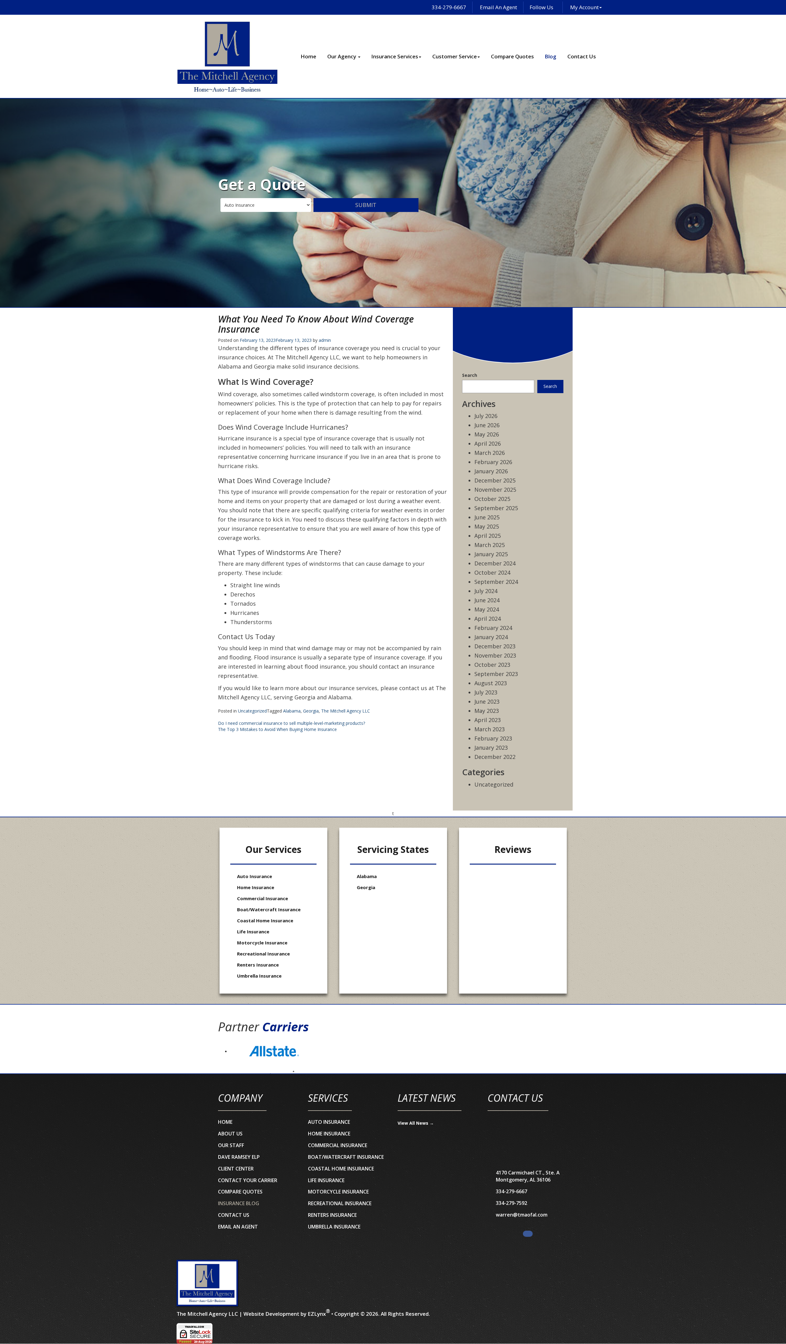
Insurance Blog (238, 1203)
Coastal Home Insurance (265, 920)
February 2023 (493, 738)
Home (308, 56)
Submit (365, 205)
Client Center (236, 1168)
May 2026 (486, 434)
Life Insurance (253, 931)
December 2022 (495, 756)
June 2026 (487, 425)
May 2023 (486, 710)
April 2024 (487, 618)
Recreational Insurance (263, 954)
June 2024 (487, 600)
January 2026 (491, 471)
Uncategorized (252, 711)
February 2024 (493, 627)
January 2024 (491, 637)
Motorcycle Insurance (262, 943)
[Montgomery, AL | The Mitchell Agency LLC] (227, 56)
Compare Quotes (512, 56)
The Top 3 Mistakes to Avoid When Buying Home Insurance (277, 729)
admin (325, 340)
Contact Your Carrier (247, 1180)
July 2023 (485, 692)
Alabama (292, 711)
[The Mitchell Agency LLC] (207, 1283)
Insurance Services (394, 56)
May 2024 (486, 609)
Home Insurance (255, 887)
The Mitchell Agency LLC (345, 711)
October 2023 (492, 664)
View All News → (416, 1123)
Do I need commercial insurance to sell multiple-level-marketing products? (291, 723)
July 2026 (485, 416)
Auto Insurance (254, 876)
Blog (550, 56)
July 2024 (485, 591)
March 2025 (489, 545)
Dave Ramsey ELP (239, 1157)
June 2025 (487, 517)
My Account (584, 7)
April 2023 (487, 720)
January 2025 (491, 554)
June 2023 (487, 701)
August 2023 (490, 683)
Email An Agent (498, 7)
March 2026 (489, 452)
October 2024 (492, 572)
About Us (230, 1133)
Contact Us (581, 56)
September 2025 (496, 508)
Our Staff (231, 1145)
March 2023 (489, 729)
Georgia (311, 711)
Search (469, 375)
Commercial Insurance (262, 898)
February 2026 (493, 462)
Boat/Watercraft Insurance (269, 909)
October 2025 (492, 498)
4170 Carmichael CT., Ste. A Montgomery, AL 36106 (528, 1176)
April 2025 (487, 535)
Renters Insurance (258, 965)
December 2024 (495, 563)
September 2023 (496, 674)
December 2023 (495, 646)
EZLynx (317, 1313)
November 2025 (495, 489)
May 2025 (486, 526)
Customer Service (454, 56)
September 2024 (496, 581)
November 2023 (495, 655)
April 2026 (487, 443)
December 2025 (495, 480)
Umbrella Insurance (259, 976)
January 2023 (491, 747)
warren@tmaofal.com (521, 1214)
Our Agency (342, 56)
